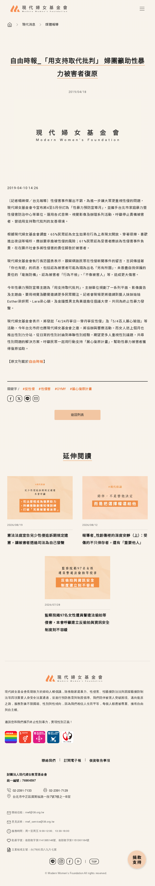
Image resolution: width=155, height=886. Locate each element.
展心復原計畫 (82, 389)
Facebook (69, 861)
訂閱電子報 (72, 760)
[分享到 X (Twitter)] (19, 398)
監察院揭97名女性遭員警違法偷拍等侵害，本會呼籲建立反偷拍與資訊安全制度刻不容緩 (77, 622)
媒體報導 (52, 24)
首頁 (9, 24)
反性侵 (30, 389)
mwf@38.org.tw (34, 812)
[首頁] (38, 9)
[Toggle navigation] (142, 9)
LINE (52, 861)
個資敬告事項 (99, 760)
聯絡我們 (49, 760)
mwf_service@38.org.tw (39, 821)
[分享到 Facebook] (10, 398)
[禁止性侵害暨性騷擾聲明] (39, 736)
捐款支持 (137, 860)
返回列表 (77, 415)
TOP (94, 861)
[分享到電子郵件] (36, 398)
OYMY (61, 389)
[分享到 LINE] (27, 398)
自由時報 (36, 362)
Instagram (61, 861)
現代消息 (28, 24)
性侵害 (46, 389)
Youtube (78, 861)
